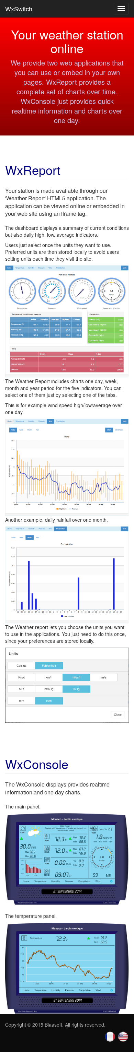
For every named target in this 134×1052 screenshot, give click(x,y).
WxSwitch (18, 8)
